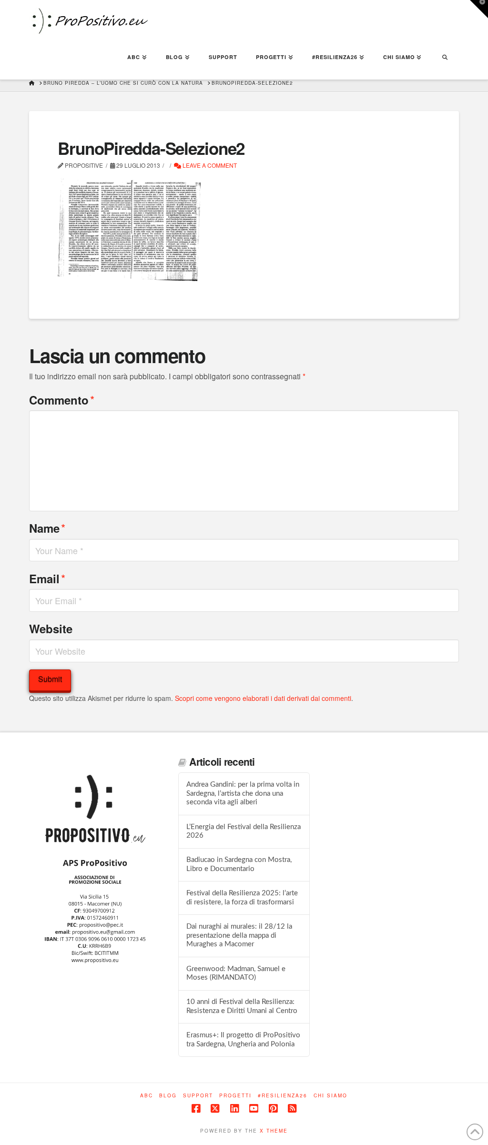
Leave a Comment (209, 165)
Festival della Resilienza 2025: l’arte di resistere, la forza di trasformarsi (242, 898)
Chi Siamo (330, 1096)
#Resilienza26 (282, 1096)
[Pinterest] (273, 1109)
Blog (168, 1096)
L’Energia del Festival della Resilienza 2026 (243, 831)
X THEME (274, 1130)
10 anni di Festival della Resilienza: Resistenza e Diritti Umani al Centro (241, 1006)
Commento (61, 399)
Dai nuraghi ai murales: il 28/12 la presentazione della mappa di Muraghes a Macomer (239, 935)
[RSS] (292, 1109)
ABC (146, 1096)
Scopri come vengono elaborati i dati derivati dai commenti (263, 698)
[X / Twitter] (215, 1109)
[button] (479, 9)
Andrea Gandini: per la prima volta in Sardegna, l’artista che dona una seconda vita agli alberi (242, 793)
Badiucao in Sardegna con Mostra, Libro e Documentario (239, 864)
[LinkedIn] (234, 1109)
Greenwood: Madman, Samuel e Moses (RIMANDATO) (235, 973)
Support (198, 1096)
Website (50, 628)
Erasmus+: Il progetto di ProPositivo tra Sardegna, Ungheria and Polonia (243, 1040)
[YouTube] (253, 1109)
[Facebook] (196, 1109)
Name (47, 527)
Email (47, 578)
